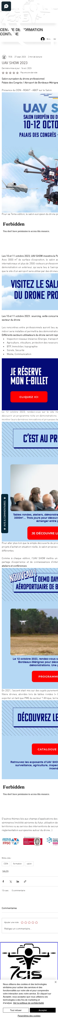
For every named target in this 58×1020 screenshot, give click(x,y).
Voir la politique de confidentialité (28, 1002)
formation (17, 864)
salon (29, 864)
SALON (5, 871)
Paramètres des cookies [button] (29, 1015)
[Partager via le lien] (25, 881)
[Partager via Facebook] (3, 881)
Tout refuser (16, 1010)
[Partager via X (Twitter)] (10, 881)
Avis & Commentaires (4, 514)
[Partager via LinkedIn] (17, 881)
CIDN (6, 864)
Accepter (43, 1010)
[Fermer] (53, 983)
